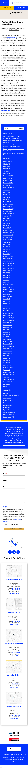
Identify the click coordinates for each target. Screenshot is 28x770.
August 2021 (6, 299)
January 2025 (6, 206)
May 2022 (5, 277)
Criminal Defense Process (10, 395)
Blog (4, 393)
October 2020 (7, 322)
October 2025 (7, 185)
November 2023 (7, 235)
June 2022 (6, 275)
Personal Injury (7, 414)
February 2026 (7, 176)
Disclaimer (6, 506)
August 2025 (6, 190)
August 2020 (6, 327)
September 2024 (7, 213)
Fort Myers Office (14, 593)
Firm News (6, 407)
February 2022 (7, 284)
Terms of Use (17, 519)
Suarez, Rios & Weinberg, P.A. (16, 28)
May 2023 (5, 249)
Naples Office (14, 624)
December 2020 (7, 318)
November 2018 (7, 374)
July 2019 (5, 355)
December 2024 (7, 209)
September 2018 (7, 379)
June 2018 (6, 386)
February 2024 (7, 230)
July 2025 (5, 192)
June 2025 (6, 194)
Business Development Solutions (13, 759)
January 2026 (6, 178)
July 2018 (5, 384)
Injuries (5, 410)
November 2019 (7, 346)
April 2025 (6, 199)
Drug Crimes (6, 400)
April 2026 (6, 171)
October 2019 (7, 348)
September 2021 (7, 296)
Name (4, 467)
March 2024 (6, 228)
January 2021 (6, 315)
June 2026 (6, 166)
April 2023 (6, 251)
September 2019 (7, 351)
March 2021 (6, 310)
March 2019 (6, 365)
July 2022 (5, 273)
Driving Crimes (7, 398)
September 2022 (7, 268)
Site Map (12, 758)
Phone (5, 480)
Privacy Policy (6, 521)
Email (5, 473)
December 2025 (7, 180)
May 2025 (5, 197)
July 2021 (5, 301)
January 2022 (6, 287)
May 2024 (5, 223)
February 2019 (7, 367)
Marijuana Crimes (14, 30)
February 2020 (7, 341)
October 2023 (7, 237)
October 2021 (6, 294)
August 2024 (6, 216)
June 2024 (6, 221)
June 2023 (6, 247)
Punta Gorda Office (14, 656)
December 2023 (7, 232)
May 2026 (5, 168)
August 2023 (6, 242)
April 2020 (6, 337)
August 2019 (6, 353)
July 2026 (5, 164)
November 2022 (7, 263)
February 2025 (7, 204)
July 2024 (5, 218)
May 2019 (5, 360)
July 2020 (5, 329)
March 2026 (6, 173)
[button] (4, 3)
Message (5, 486)
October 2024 (7, 211)
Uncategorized (7, 417)
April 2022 (6, 280)
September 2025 (7, 187)
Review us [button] (14, 749)
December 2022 (7, 261)
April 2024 (6, 225)
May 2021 (5, 306)
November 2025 (7, 183)
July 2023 (5, 244)
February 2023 (7, 256)
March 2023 (6, 254)
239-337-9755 (7, 7)
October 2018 (7, 377)
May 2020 (5, 334)
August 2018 (6, 382)
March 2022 (6, 282)
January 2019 (6, 370)
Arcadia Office (14, 687)
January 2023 (6, 258)
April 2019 (6, 363)
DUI (4, 402)
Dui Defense (6, 405)
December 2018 (7, 372)
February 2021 (7, 313)
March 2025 (6, 202)
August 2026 (6, 161)
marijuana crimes (6, 110)
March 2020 (6, 339)
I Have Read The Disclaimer (12, 524)
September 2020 (7, 325)
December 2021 (7, 289)
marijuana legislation (13, 37)
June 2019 (6, 358)
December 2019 (7, 344)
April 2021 (6, 308)
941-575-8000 (21, 7)
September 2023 (7, 239)
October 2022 (7, 266)
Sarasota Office (14, 718)
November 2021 (7, 292)
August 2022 (6, 270)
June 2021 (5, 303)
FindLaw (14, 761)
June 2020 (6, 332)
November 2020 (7, 320)
